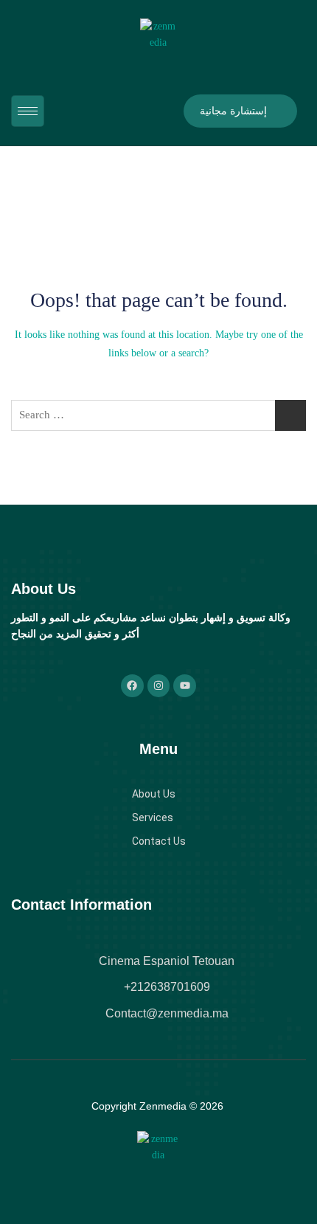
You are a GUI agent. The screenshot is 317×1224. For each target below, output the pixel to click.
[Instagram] (158, 685)
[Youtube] (184, 685)
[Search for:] (158, 415)
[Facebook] (132, 685)
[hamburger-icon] (27, 111)
